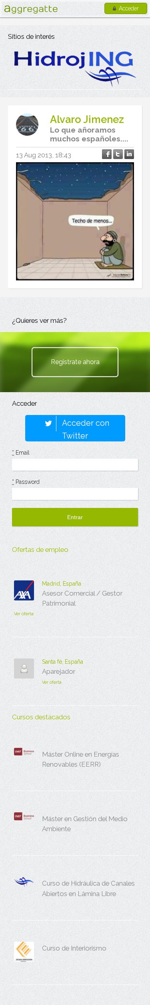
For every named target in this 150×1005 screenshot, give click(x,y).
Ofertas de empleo (40, 550)
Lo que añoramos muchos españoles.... (89, 134)
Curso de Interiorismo (74, 948)
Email (21, 452)
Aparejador (58, 671)
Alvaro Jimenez (87, 119)
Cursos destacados (41, 717)
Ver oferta (24, 613)
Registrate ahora (75, 362)
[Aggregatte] (31, 9)
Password (26, 482)
